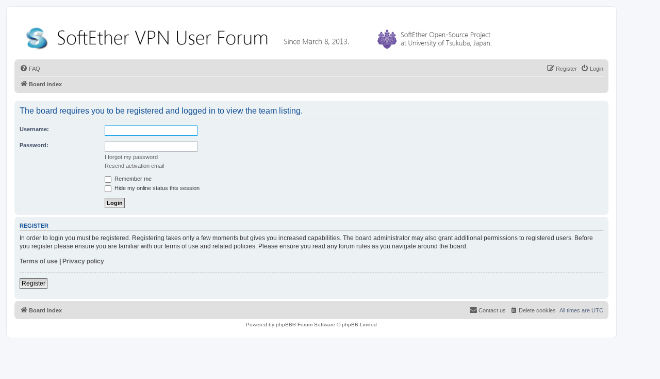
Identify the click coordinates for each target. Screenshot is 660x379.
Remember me (132, 179)
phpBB (284, 324)
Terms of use (39, 261)
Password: (34, 145)
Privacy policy (83, 261)
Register (33, 283)
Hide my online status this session (156, 188)
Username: (34, 129)
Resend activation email (134, 166)
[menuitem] (30, 68)
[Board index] (261, 36)
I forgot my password (131, 157)
